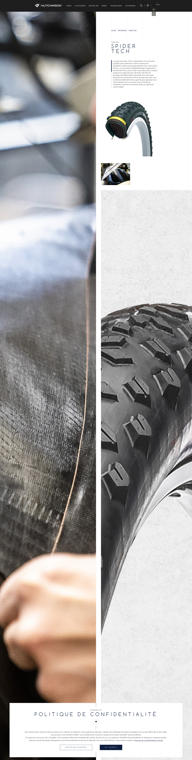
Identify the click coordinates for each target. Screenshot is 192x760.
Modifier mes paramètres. (76, 747)
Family (104, 6)
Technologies (116, 6)
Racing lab (93, 6)
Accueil (113, 30)
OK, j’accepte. (111, 747)
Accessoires (80, 6)
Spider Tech (133, 30)
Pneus (69, 6)
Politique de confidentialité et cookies (149, 740)
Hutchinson (130, 6)
